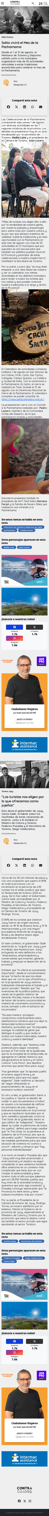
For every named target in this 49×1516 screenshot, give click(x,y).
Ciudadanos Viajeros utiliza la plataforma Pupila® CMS (24, 1513)
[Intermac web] (24, 745)
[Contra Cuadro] (15, 3)
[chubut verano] (24, 570)
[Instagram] (14, 638)
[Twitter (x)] (24, 1501)
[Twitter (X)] (34, 627)
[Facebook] (14, 627)
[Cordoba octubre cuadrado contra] (24, 601)
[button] (8, 109)
